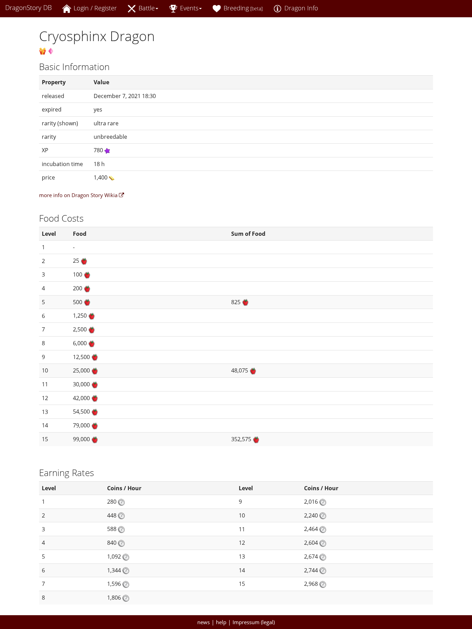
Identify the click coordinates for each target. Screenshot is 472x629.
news (203, 622)
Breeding (242, 8)
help (221, 622)
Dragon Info (300, 8)
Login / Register (94, 8)
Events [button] (188, 8)
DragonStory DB (28, 7)
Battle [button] (146, 8)
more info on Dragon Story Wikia (79, 195)
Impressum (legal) (254, 622)
